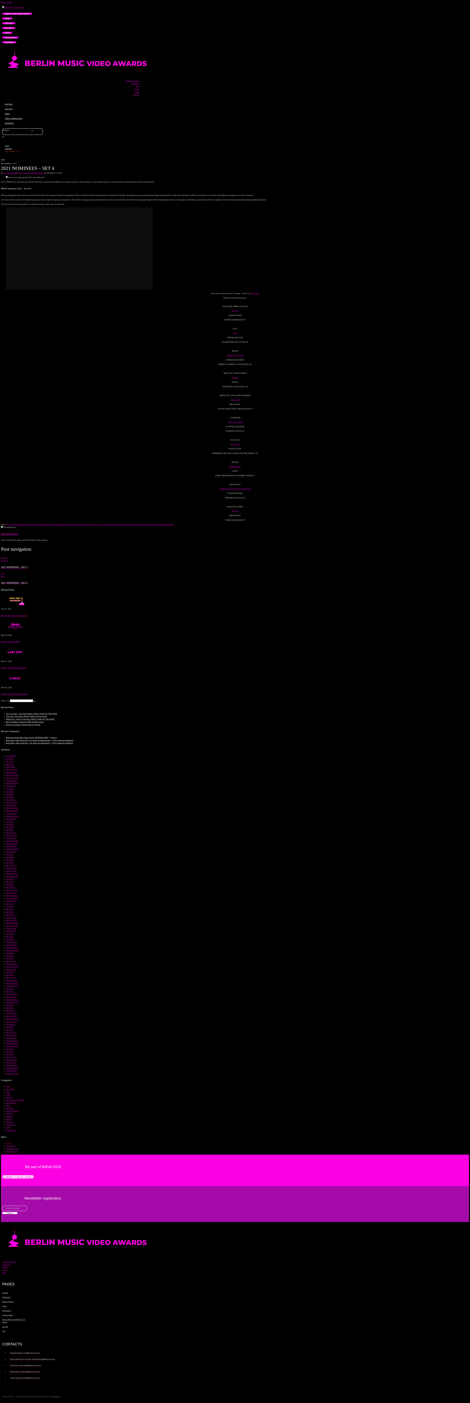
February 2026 (11, 770)
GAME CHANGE (235, 467)
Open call (9, 1114)
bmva (54, 525)
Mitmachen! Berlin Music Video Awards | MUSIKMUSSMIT (27, 738)
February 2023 (11, 868)
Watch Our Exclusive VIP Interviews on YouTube (23, 725)
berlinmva (48, 525)
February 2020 (11, 942)
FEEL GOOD (235, 444)
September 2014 (12, 1046)
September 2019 (12, 950)
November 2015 (12, 1019)
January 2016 (11, 1016)
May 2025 (9, 794)
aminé (12, 525)
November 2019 (12, 948)
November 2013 (12, 1068)
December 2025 (12, 775)
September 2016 (12, 1002)
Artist (8, 1086)
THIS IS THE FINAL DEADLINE (13, 668)
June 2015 (10, 1027)
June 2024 (10, 824)
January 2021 (11, 920)
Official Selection (38, 173)
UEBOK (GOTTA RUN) (235, 355)
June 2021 (10, 907)
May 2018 (9, 975)
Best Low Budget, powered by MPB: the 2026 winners (25, 722)
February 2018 (11, 981)
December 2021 (12, 896)
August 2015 (11, 1024)
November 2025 (12, 778)
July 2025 (9, 789)
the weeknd (165, 525)
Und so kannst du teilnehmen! (63, 740)
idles (72, 525)
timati (172, 525)
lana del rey (78, 525)
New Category (11, 1103)
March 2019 (10, 961)
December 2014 (12, 1041)
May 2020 (9, 937)
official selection (126, 525)
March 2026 (10, 767)
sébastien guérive (147, 525)
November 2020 (12, 926)
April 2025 (10, 797)
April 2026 (10, 764)
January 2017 (11, 997)
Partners (9, 1117)
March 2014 (10, 1057)
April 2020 (10, 939)
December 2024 (12, 808)
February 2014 (11, 1060)
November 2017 (12, 983)
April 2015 (10, 1030)
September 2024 (12, 816)
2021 (8, 525)
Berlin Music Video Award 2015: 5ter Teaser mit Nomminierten (28, 740)
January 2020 (11, 945)
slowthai (157, 525)
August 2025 (11, 786)
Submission (10, 1125)
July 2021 (9, 904)
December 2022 (12, 874)
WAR (235, 333)
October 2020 (11, 928)
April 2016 (10, 1008)
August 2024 (11, 819)
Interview (9, 1097)
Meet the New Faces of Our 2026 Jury (14, 616)
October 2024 (11, 814)
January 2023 (11, 871)
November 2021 (12, 898)
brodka (59, 525)
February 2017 (11, 994)
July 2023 (9, 855)
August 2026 (11, 756)
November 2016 (12, 1000)
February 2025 (11, 802)
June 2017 (10, 989)
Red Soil (9, 1119)
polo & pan (137, 525)
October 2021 (11, 901)
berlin (22, 525)
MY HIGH (235, 311)
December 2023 (12, 841)
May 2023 (9, 860)
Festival (54, 738)
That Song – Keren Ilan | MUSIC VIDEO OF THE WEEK (26, 716)
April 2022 (10, 885)
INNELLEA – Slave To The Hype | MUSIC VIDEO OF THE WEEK (30, 719)
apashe (17, 525)
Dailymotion (255, 293)
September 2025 (12, 783)
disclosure (66, 525)
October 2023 (11, 846)
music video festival (104, 525)
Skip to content (6, 2)
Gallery (8, 1095)
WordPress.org (12, 1151)
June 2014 (10, 1049)
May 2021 (9, 909)
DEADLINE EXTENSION (10, 642)
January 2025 (11, 805)
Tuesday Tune (11, 1130)
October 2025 (11, 781)
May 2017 (9, 991)
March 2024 (10, 833)
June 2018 (10, 972)
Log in (8, 1143)
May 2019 (9, 956)
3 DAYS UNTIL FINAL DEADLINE (14, 694)
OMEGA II (235, 511)
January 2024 (11, 838)
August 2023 (11, 852)
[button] (18, 1177)
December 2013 (12, 1065)
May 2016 (9, 1005)
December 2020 (12, 923)
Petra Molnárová (9, 173)
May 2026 (9, 761)
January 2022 (11, 893)
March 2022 (10, 887)
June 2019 (10, 953)
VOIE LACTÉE (235, 400)
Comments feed (12, 1149)
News (20, 173)
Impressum (55, 1396)
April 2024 (10, 830)
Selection (9, 1122)
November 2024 (12, 811)
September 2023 (12, 849)
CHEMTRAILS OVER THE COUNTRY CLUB (235, 489)
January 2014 (11, 1063)
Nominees (8, 149)
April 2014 (10, 1054)
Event (8, 1092)
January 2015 (11, 1038)
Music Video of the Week (15, 1100)
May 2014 (9, 1052)
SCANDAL (235, 378)
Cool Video (10, 1089)
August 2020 (11, 931)
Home (7, 146)
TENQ (8, 1128)
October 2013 (11, 1071)
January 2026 (11, 772)
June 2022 (10, 879)
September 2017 (12, 986)
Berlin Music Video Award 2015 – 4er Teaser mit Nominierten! (28, 743)
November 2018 (12, 967)
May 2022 (9, 882)
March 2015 (10, 1033)
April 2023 (10, 863)
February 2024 (11, 835)
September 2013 (12, 1074)
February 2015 (11, 1035)
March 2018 (10, 978)
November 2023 (12, 844)
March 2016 (10, 1011)
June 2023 (10, 857)
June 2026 (10, 759)
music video (92, 525)
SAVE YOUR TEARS (235, 422)
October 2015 (11, 1022)
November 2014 (12, 1043)
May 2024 (9, 827)
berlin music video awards (34, 525)
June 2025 (10, 792)
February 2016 (11, 1013)
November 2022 (12, 876)
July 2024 (9, 822)
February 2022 (11, 890)
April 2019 (10, 959)
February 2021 (11, 918)
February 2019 (11, 964)
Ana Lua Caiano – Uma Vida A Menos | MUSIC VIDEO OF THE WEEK (31, 714)
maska (85, 525)
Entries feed (10, 1146)
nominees (116, 525)
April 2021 (10, 912)
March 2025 (10, 800)
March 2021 (10, 915)
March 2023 (10, 865)
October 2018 (11, 970)
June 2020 (10, 934)
